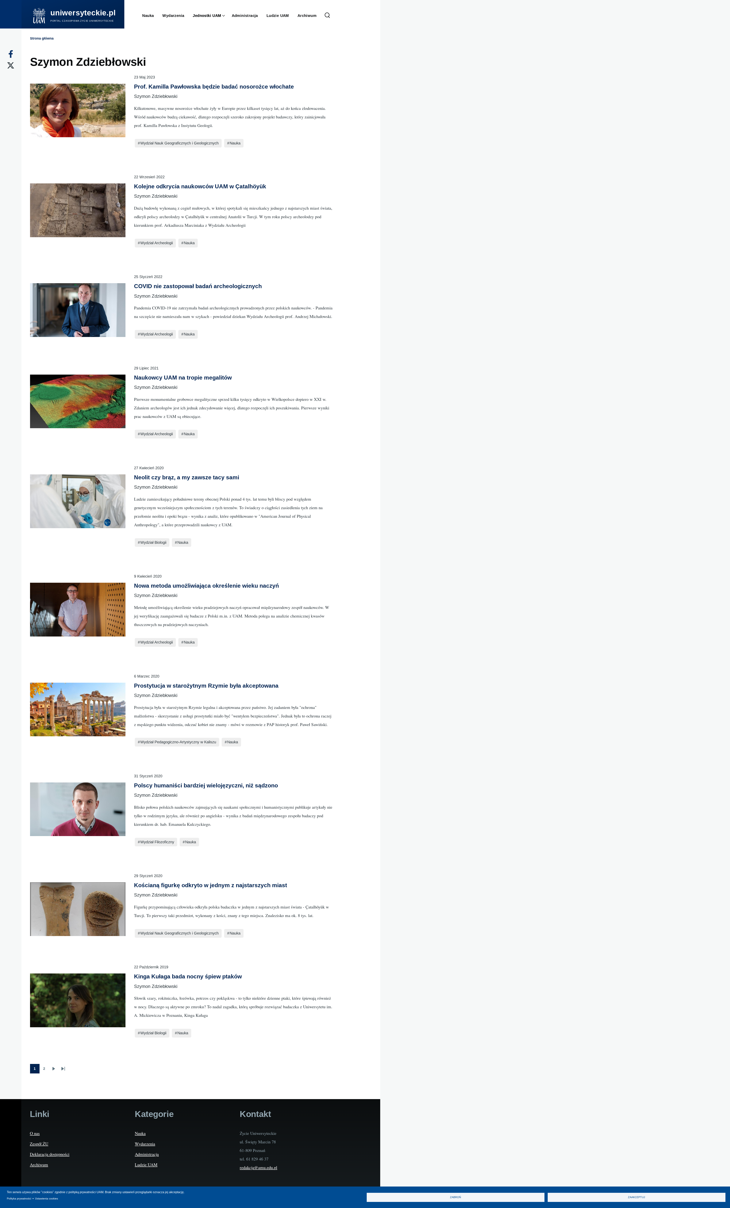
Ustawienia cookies (46, 1198)
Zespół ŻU (39, 1143)
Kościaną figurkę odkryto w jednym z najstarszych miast (210, 885)
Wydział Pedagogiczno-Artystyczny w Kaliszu (178, 742)
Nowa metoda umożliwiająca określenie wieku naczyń (206, 586)
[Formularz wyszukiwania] (327, 16)
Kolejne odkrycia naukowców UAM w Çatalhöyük (200, 186)
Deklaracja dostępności (49, 1154)
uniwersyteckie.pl (83, 13)
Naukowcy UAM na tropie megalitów (183, 377)
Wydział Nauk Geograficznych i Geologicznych (179, 143)
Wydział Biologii (153, 542)
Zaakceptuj (636, 1197)
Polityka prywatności (19, 1198)
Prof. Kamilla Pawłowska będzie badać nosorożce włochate (214, 86)
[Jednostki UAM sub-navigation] (226, 16)
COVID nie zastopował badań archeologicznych (198, 286)
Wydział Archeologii (156, 243)
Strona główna (42, 38)
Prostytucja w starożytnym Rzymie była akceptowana (206, 685)
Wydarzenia (145, 1143)
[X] (10, 65)
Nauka (235, 143)
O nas (35, 1133)
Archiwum (39, 1164)
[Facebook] (10, 54)
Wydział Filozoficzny (157, 842)
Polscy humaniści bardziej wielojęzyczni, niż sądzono (206, 785)
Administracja (147, 1154)
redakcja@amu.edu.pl (258, 1167)
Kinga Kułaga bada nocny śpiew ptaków (188, 976)
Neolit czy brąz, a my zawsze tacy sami (186, 477)
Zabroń (455, 1197)
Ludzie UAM (146, 1164)
